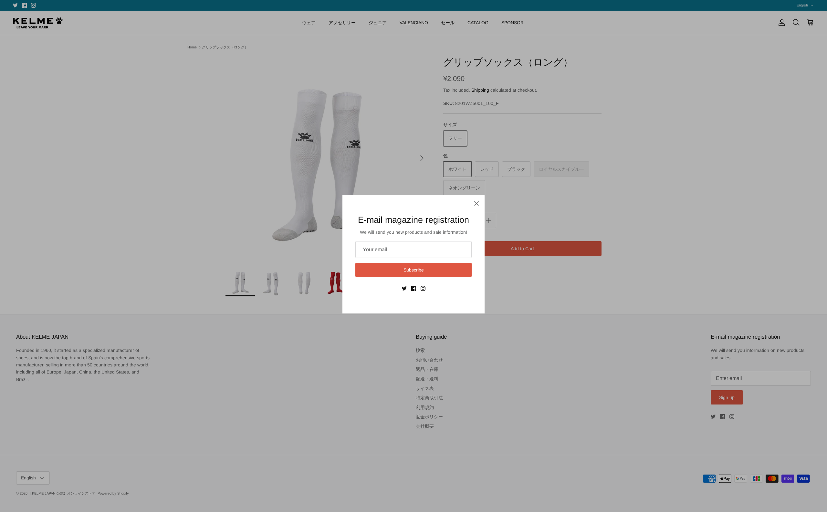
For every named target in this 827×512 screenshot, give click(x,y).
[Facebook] (413, 288)
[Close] (476, 203)
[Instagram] (423, 288)
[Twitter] (404, 288)
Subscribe (413, 269)
